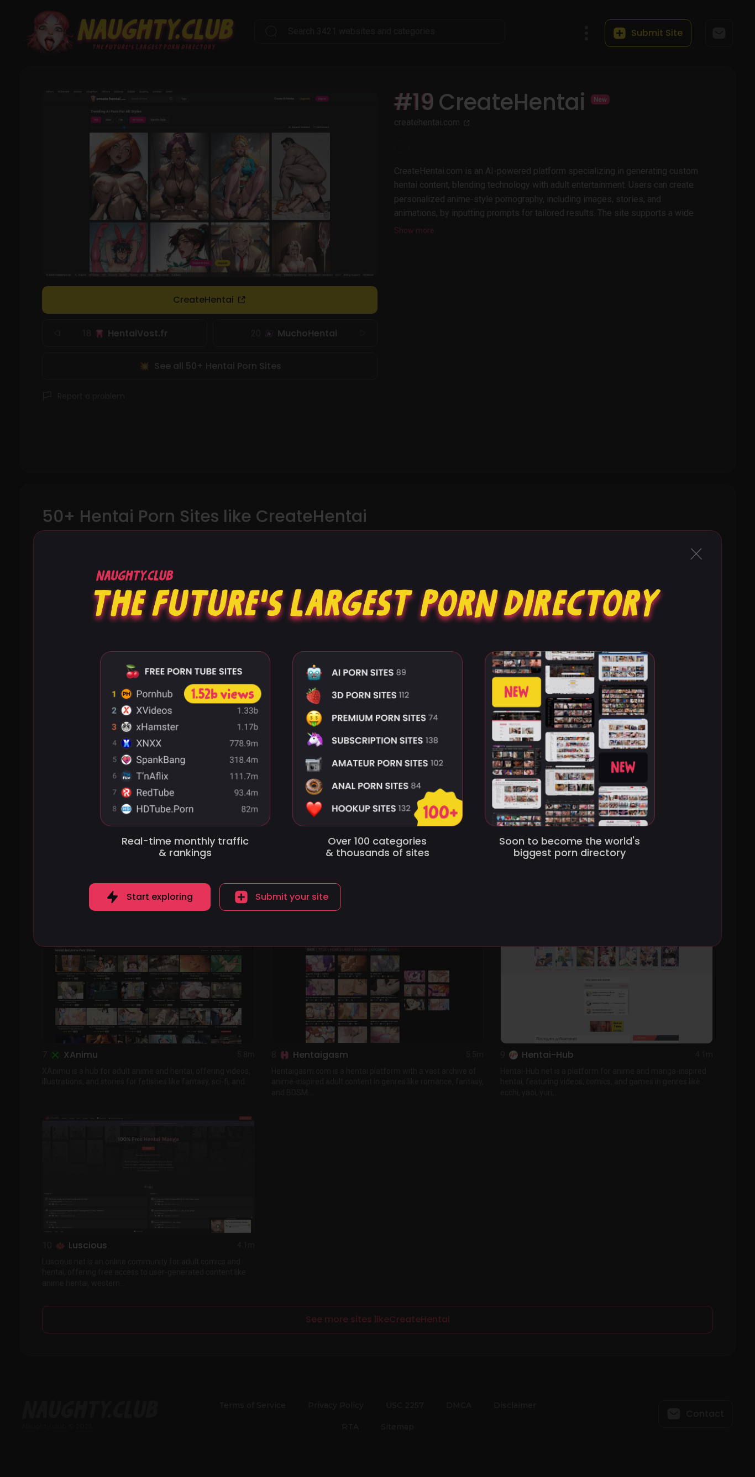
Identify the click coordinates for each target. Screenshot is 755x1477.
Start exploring (160, 897)
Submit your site (291, 897)
